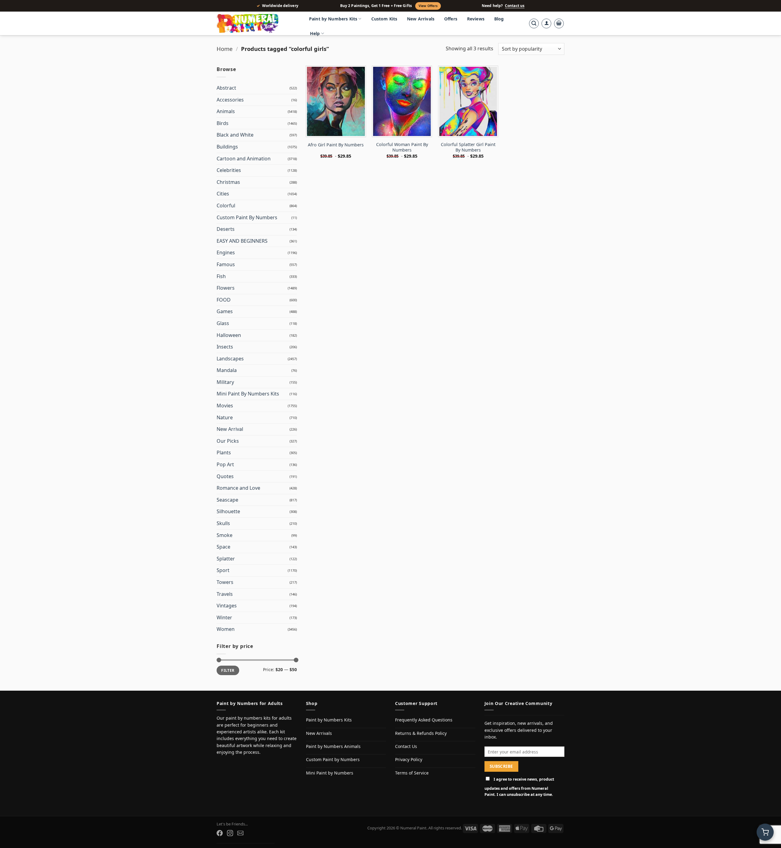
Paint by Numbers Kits (333, 19)
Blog (499, 19)
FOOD (224, 299)
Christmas (228, 182)
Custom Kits (384, 19)
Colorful (226, 205)
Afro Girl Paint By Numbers (336, 145)
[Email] (240, 833)
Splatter (226, 558)
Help (315, 33)
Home (224, 48)
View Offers (428, 6)
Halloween (229, 335)
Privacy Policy (408, 759)
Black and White (235, 134)
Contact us (514, 5)
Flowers (226, 287)
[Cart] (559, 23)
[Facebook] (220, 833)
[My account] (546, 23)
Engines (226, 252)
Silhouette (228, 511)
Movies (225, 405)
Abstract (226, 87)
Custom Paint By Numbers (247, 217)
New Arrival (230, 429)
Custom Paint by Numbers (333, 759)
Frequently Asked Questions (423, 720)
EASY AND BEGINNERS (242, 241)
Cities (223, 193)
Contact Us (406, 746)
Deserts (226, 229)
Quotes (225, 476)
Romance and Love (238, 488)
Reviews (475, 19)
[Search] (534, 23)
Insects (225, 346)
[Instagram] (230, 833)
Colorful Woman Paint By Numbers (402, 147)
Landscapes (230, 358)
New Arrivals (420, 19)
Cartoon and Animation (244, 158)
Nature (225, 417)
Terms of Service (412, 773)
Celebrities (229, 170)
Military (225, 382)
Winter (224, 617)
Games (225, 311)
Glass (223, 323)
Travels (225, 594)
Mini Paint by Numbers (329, 773)
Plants (224, 452)
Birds (223, 123)
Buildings (227, 146)
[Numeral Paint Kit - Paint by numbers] (256, 23)
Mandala (227, 370)
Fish (221, 276)
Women (226, 629)
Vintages (227, 605)
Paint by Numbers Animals (333, 746)
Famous (226, 264)
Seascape (227, 499)
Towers (225, 582)
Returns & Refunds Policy (421, 733)
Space (223, 546)
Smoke (224, 535)
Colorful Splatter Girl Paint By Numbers (468, 147)
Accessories (230, 99)
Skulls (223, 523)
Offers (450, 19)
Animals (226, 111)
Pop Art (225, 464)
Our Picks (228, 441)
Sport (223, 570)
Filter (227, 670)
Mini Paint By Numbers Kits (248, 393)
